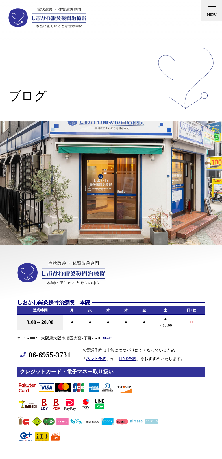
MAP (107, 338)
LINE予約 (127, 358)
